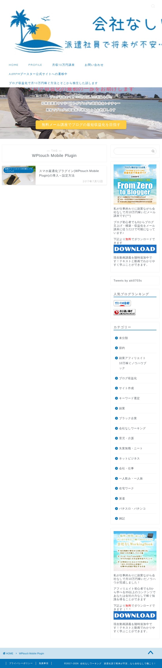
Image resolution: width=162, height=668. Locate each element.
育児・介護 (126, 438)
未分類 (123, 338)
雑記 (122, 518)
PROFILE (35, 65)
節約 (122, 347)
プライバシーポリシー (21, 663)
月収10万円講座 (63, 65)
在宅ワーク (126, 488)
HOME (14, 65)
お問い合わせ (94, 65)
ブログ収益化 (128, 378)
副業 (122, 408)
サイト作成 (126, 388)
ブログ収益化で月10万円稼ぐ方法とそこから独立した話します (53, 83)
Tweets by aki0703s (128, 280)
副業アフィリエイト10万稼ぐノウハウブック (132, 363)
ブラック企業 (128, 418)
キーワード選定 (129, 398)
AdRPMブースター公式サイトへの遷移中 (38, 74)
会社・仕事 (126, 468)
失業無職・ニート (131, 448)
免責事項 (43, 663)
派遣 (122, 498)
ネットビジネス (129, 458)
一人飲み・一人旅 (131, 478)
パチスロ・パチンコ (132, 508)
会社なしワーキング (132, 428)
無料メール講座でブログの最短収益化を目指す (81, 125)
